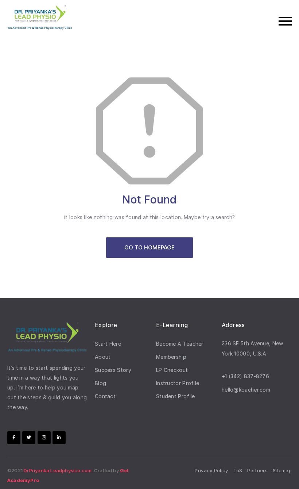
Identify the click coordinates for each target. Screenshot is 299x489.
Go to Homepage (149, 247)
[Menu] (186, 21)
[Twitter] (28, 437)
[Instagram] (44, 437)
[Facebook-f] (13, 437)
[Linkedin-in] (59, 437)
